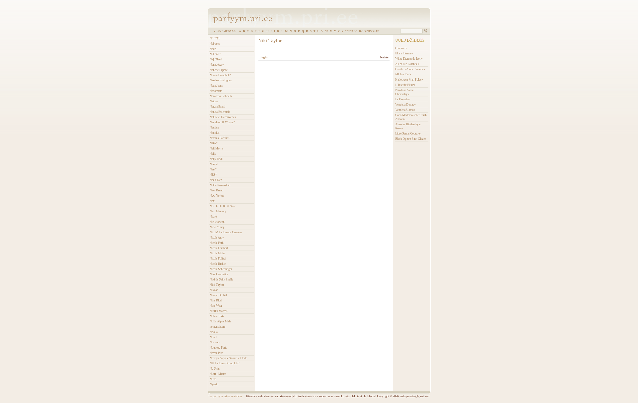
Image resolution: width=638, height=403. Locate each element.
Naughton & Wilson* (222, 122)
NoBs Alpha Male (220, 321)
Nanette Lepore (219, 70)
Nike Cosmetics (219, 274)
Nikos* (214, 290)
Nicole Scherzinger (221, 269)
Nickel (213, 216)
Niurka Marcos (219, 311)
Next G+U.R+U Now (223, 206)
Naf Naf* (215, 54)
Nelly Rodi (216, 159)
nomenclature (217, 326)
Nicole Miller (217, 253)
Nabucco (215, 43)
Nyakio (214, 384)
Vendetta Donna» (405, 104)
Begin (263, 57)
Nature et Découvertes (223, 117)
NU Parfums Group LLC (224, 363)
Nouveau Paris (218, 347)
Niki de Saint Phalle (221, 279)
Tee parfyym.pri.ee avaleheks (225, 396)
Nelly (213, 153)
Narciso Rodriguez (221, 80)
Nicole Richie (218, 264)
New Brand (216, 190)
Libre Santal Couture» (408, 133)
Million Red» (403, 74)
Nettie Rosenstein (220, 185)
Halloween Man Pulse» (409, 79)
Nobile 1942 (217, 316)
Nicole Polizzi (218, 258)
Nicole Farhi (217, 243)
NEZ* (213, 174)
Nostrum (215, 342)
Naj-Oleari (216, 59)
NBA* (214, 143)
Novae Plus (216, 353)
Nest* (213, 169)
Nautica (214, 127)
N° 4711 (215, 38)
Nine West (216, 305)
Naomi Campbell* (220, 75)
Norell (213, 337)
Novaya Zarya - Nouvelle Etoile (228, 358)
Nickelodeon (217, 222)
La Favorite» (402, 99)
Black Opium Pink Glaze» (410, 138)
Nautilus (215, 132)
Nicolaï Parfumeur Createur (226, 232)
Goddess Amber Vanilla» (410, 69)
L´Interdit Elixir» (405, 85)
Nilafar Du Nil (218, 295)
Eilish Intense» (404, 53)
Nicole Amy (217, 237)
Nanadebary (217, 64)
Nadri (213, 49)
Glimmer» (401, 48)
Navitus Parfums (220, 138)
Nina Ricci (216, 300)
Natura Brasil (217, 106)
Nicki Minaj (217, 227)
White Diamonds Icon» (409, 58)
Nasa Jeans (216, 85)
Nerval (214, 164)
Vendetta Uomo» (405, 110)
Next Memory (218, 211)
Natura (214, 101)
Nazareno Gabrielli (221, 96)
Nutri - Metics (218, 374)
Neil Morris (217, 148)
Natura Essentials (220, 112)
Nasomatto (216, 91)
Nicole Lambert (219, 248)
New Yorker (217, 195)
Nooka (214, 332)
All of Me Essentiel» (407, 64)
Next (212, 201)
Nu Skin (215, 368)
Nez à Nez (216, 180)
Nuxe (213, 379)
